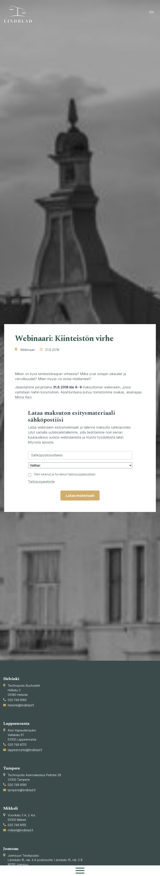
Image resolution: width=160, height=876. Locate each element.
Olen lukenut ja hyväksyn (64, 474)
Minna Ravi (23, 397)
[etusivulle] (19, 14)
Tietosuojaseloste (41, 482)
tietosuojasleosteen (82, 474)
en (151, 12)
